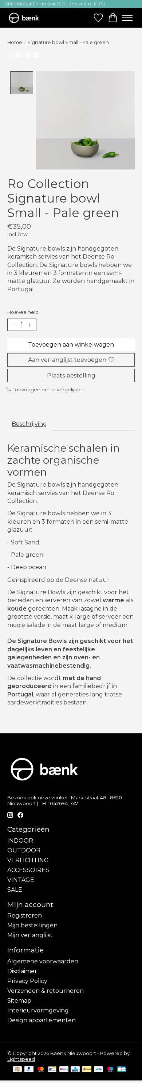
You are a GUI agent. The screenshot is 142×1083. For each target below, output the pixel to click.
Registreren (24, 915)
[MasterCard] (41, 1069)
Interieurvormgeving (38, 1010)
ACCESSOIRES (28, 870)
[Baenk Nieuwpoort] (27, 17)
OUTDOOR (23, 850)
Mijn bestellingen (32, 925)
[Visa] (98, 1069)
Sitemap (19, 1000)
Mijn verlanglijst (30, 935)
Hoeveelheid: (23, 312)
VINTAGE (20, 879)
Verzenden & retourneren (45, 990)
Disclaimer (22, 971)
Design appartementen (41, 1020)
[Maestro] (110, 1069)
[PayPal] (29, 1069)
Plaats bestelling (71, 375)
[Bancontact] (52, 1069)
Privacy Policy (27, 981)
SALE (14, 889)
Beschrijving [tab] (29, 423)
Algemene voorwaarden (42, 961)
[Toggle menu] (127, 18)
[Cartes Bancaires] (121, 1069)
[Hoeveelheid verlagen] (14, 324)
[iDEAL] (86, 1069)
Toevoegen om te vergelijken (48, 389)
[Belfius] (63, 1069)
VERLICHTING (28, 860)
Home (14, 42)
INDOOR (20, 840)
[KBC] (75, 1069)
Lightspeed (21, 1059)
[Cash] (17, 1069)
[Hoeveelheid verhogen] (29, 324)
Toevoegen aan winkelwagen (71, 344)
